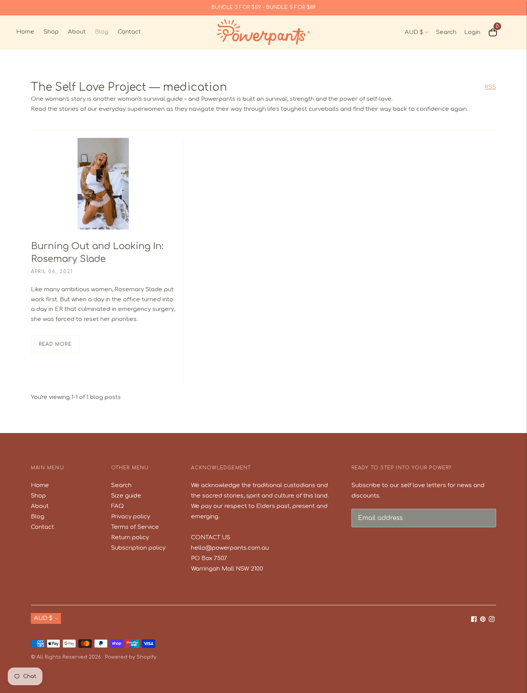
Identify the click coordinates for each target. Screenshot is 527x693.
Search (446, 32)
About (77, 32)
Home (25, 32)
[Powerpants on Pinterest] (483, 620)
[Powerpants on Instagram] (492, 620)
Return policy (130, 537)
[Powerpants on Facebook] (474, 620)
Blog (101, 32)
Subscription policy (138, 548)
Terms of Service (135, 527)
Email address (377, 508)
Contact (129, 32)
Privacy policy (130, 516)
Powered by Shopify (130, 657)
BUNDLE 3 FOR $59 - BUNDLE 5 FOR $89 (263, 7)
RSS (490, 87)
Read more (55, 344)
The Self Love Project (88, 87)
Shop (51, 32)
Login (472, 32)
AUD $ (414, 32)
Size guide (126, 496)
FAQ (117, 506)
